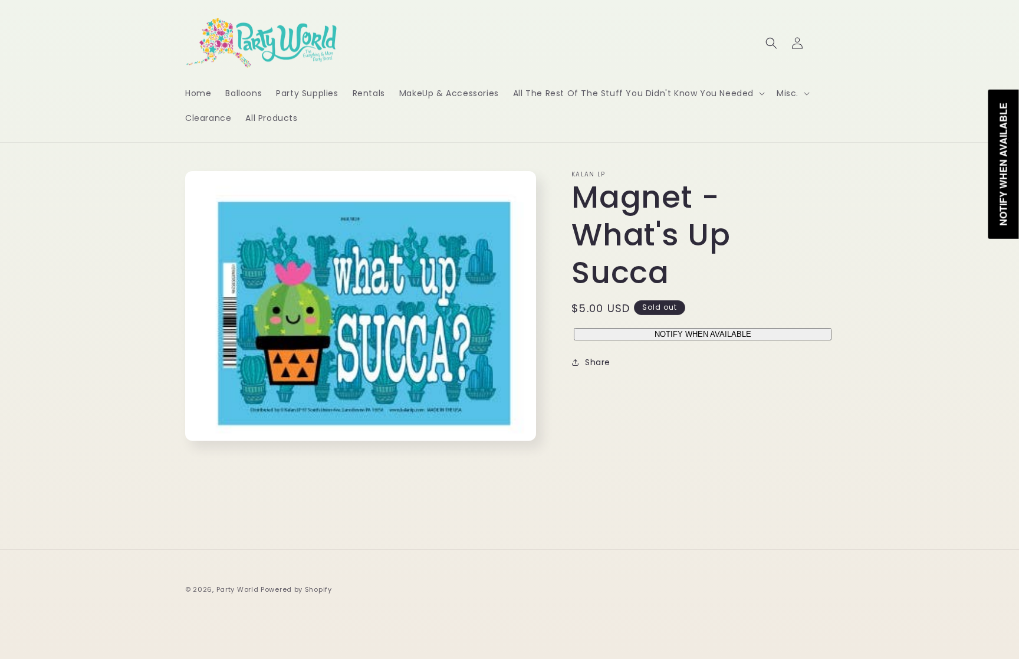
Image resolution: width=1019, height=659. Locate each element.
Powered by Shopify (296, 589)
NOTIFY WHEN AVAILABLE (703, 334)
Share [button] (597, 362)
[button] (638, 93)
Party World (237, 589)
